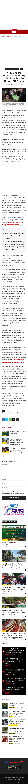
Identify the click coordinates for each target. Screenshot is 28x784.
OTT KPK (16, 410)
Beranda (3, 36)
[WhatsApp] (10, 419)
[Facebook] (3, 419)
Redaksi (17, 776)
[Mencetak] (17, 419)
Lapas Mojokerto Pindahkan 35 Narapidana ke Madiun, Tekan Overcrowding (18, 450)
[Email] (13, 419)
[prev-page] (3, 456)
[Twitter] (6, 419)
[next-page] (5, 456)
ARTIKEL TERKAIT (7, 427)
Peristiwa (4, 442)
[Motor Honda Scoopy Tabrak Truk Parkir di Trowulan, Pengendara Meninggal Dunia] (5, 441)
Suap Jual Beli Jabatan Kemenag (9, 412)
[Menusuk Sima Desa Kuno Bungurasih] (5, 433)
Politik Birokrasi (10, 36)
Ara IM (10, 84)
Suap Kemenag (20, 412)
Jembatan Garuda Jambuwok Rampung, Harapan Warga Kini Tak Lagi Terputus (13, 612)
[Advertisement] (14, 15)
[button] (2, 32)
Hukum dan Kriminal (19, 36)
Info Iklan (10, 779)
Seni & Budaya (5, 435)
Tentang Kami (11, 776)
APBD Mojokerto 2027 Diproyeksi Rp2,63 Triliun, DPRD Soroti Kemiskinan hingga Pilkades (14, 636)
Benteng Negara (5, 607)
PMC (15, 779)
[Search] (26, 32)
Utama (21, 69)
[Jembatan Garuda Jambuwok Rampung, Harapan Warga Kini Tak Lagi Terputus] (14, 602)
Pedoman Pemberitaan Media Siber (10, 777)
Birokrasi (4, 631)
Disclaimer (21, 777)
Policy (18, 779)
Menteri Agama (9, 410)
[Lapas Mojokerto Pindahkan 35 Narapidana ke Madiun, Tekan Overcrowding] (5, 450)
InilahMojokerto (13, 782)
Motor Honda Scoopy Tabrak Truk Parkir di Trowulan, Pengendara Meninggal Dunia (13, 566)
